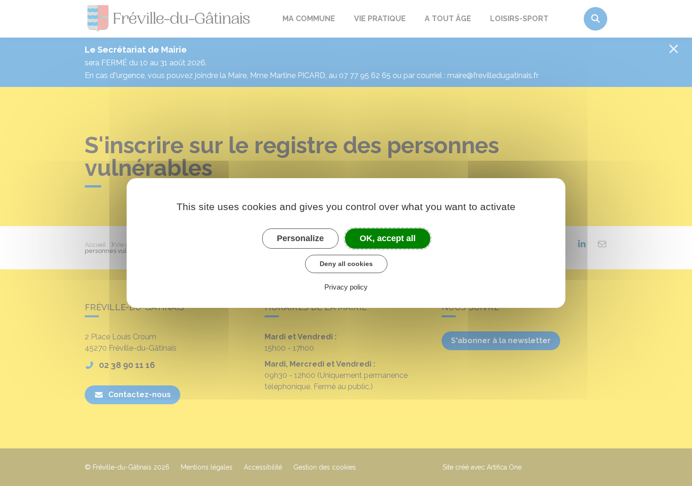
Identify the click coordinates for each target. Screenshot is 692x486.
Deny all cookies (346, 263)
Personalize (300, 238)
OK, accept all (388, 238)
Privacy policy (346, 287)
